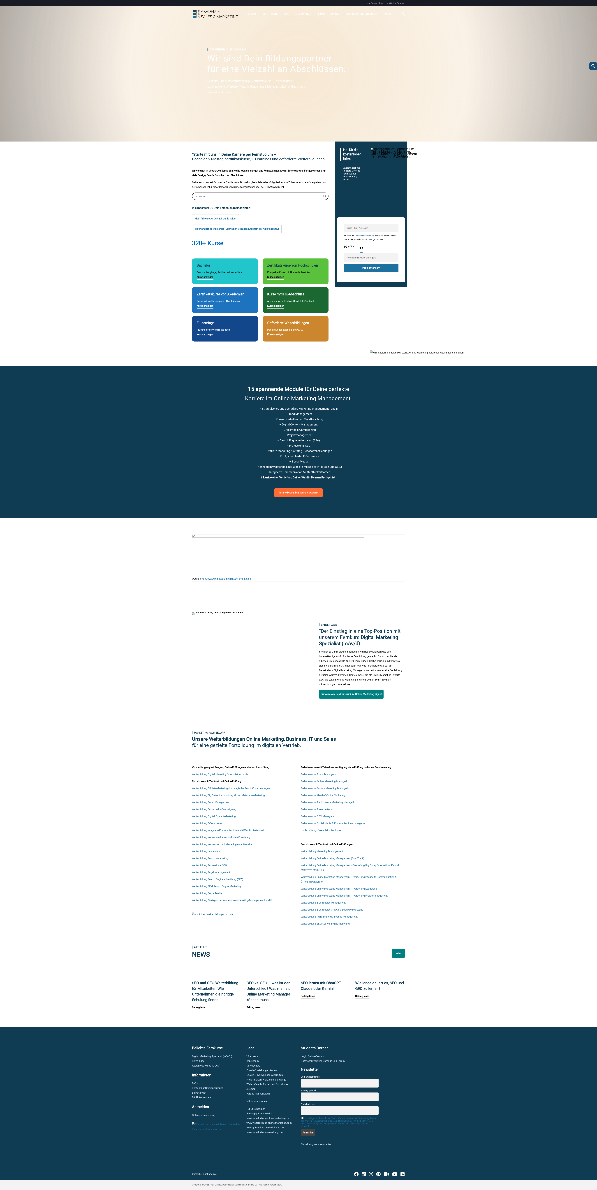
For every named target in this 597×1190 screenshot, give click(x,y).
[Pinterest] (378, 1174)
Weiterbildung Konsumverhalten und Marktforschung (221, 837)
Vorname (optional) (310, 1077)
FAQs (195, 1083)
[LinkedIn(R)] (364, 1174)
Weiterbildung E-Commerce (207, 823)
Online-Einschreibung (203, 1115)
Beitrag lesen (199, 1007)
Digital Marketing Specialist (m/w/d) (212, 1056)
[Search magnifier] (325, 196)
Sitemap (251, 1089)
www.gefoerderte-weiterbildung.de (265, 1127)
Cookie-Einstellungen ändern (262, 1070)
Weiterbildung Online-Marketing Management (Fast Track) (332, 858)
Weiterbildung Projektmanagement (211, 872)
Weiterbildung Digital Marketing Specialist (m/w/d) (220, 774)
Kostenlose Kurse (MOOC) (206, 1065)
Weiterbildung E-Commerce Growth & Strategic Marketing (332, 909)
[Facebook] (356, 1174)
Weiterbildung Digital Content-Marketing (214, 816)
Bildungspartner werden (259, 1113)
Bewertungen (199, 1092)
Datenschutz (253, 1065)
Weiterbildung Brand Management (210, 802)
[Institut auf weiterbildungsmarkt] (213, 914)
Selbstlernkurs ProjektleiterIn (316, 809)
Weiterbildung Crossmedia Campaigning (214, 809)
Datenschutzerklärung (364, 236)
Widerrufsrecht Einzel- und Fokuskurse (267, 1084)
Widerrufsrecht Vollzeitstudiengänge (266, 1079)
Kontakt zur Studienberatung (207, 1088)
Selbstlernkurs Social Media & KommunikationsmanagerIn (333, 823)
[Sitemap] (402, 1174)
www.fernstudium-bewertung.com (264, 1132)
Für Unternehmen (201, 1097)
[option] (217, 993)
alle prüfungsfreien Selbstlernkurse (322, 830)
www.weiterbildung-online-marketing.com (269, 1122)
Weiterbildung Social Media (207, 893)
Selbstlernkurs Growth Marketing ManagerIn (325, 788)
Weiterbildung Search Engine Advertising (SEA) (217, 879)
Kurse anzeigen (205, 277)
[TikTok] (386, 1174)
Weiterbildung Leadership (206, 851)
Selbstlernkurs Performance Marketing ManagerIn (328, 802)
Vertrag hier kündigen (258, 1093)
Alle (398, 953)
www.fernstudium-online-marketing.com (268, 1118)
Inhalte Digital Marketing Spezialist (298, 492)
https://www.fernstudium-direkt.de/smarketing (225, 578)
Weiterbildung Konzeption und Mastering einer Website (222, 844)
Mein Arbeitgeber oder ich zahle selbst (215, 218)
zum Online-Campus (395, 3)
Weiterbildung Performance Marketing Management (329, 916)
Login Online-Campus (312, 1056)
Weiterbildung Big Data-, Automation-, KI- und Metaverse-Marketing (228, 795)
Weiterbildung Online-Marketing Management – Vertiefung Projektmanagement (344, 895)
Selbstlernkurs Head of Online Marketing (323, 795)
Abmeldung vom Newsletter (316, 1144)
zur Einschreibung (375, 3)
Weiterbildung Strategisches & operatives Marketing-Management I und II (232, 900)
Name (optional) (309, 1090)
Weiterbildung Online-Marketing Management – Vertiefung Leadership (339, 888)
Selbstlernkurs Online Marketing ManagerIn (324, 781)
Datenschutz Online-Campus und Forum (323, 1061)
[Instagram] (371, 1174)
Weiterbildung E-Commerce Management (323, 902)
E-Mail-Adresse (308, 1104)
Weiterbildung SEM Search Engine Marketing (216, 886)
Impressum (252, 1061)
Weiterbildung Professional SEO (209, 865)
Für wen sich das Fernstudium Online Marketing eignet (351, 694)
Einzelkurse (198, 1061)
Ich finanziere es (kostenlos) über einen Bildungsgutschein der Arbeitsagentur (237, 228)
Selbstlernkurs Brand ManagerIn (318, 774)
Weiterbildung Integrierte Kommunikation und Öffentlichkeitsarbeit (228, 830)
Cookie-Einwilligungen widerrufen (264, 1075)
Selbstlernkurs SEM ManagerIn (318, 816)
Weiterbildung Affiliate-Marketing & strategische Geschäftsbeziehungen (231, 788)
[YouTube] (394, 1174)
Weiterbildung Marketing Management (322, 851)
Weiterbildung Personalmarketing (210, 858)
